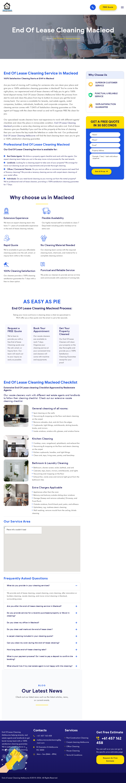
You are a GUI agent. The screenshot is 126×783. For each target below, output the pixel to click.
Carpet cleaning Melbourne (77, 742)
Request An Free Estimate (110, 759)
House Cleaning (73, 751)
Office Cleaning (72, 746)
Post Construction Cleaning (77, 738)
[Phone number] (93, 7)
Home (48, 38)
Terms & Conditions (74, 755)
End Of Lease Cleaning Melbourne (19, 135)
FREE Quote (108, 7)
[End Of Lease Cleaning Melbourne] (44, 7)
